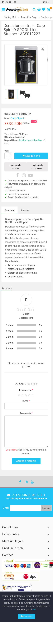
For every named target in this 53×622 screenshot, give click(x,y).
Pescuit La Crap (29, 17)
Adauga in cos (32, 155)
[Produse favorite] (43, 9)
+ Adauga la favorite (15, 167)
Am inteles (26, 616)
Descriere (9, 210)
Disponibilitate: (11, 140)
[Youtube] (32, 482)
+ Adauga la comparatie (37, 167)
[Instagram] (26, 482)
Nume (26, 401)
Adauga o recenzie (26, 461)
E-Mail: (6, 508)
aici (34, 609)
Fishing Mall (10, 17)
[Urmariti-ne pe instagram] (7, 2)
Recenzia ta (26, 413)
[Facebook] (20, 482)
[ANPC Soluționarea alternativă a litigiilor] (17, 587)
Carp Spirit (17, 118)
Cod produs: (9, 114)
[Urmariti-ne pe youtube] (10, 2)
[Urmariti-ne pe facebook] (3, 2)
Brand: (7, 118)
